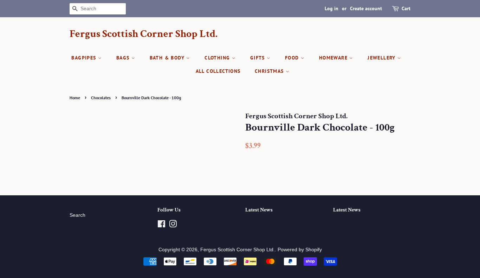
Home (75, 97)
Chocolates (101, 97)
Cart (406, 8)
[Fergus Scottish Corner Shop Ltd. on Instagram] (173, 225)
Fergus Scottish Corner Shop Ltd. (144, 34)
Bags (123, 58)
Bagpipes (84, 58)
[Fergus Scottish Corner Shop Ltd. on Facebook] (161, 225)
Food (293, 58)
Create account (366, 8)
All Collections (218, 71)
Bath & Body (168, 58)
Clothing (218, 58)
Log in (331, 8)
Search (77, 215)
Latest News (259, 210)
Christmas (270, 71)
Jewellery (382, 58)
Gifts (258, 58)
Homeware (334, 58)
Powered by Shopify (300, 249)
